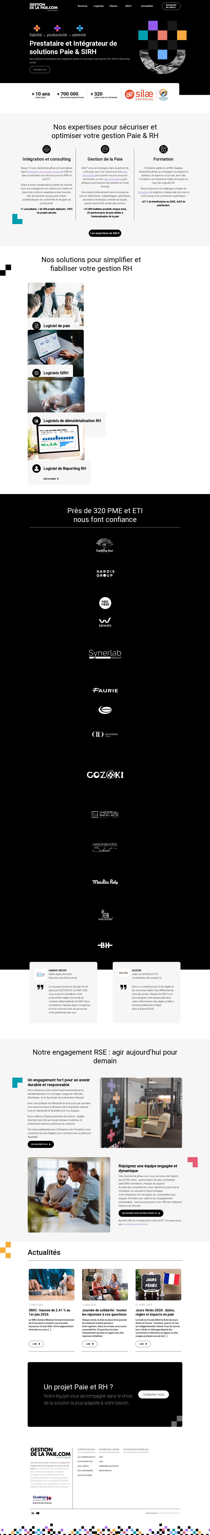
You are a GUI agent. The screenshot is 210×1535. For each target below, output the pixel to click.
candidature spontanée (135, 1224)
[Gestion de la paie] (44, 6)
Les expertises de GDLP (105, 233)
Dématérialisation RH (109, 1466)
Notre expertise (85, 1462)
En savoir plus (39, 1144)
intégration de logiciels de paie (44, 171)
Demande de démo (171, 6)
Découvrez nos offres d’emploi (139, 1213)
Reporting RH (105, 1471)
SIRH (101, 1462)
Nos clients (83, 1466)
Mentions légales (151, 1513)
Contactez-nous (40, 69)
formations (144, 192)
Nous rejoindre (85, 1475)
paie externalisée (112, 179)
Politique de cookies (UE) (135, 1449)
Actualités (147, 6)
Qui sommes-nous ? (86, 1457)
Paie (101, 1457)
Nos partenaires (85, 1471)
